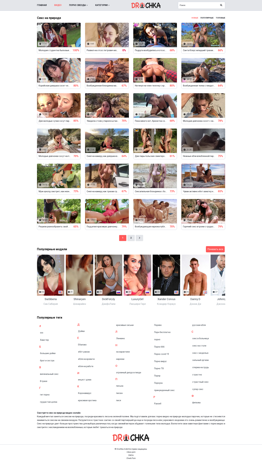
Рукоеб (157, 403)
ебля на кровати (86, 359)
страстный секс (200, 382)
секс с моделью (200, 353)
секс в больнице (200, 338)
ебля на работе (85, 366)
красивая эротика (87, 400)
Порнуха (158, 383)
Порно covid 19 (161, 354)
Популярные (206, 18)
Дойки (81, 331)
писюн (119, 393)
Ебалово (82, 344)
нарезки (120, 359)
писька (119, 386)
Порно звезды (77, 5)
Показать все (215, 249)
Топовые (220, 18)
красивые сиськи (125, 325)
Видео (58, 5)
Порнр (157, 375)
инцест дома (84, 379)
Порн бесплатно (162, 332)
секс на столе (199, 345)
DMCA (131, 455)
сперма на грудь (200, 367)
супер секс (197, 389)
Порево (158, 325)
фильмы (196, 402)
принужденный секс (164, 390)
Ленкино (120, 338)
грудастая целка (48, 402)
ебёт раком (84, 352)
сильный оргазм (200, 360)
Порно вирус (160, 361)
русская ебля (199, 325)
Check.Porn (131, 458)
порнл (157, 339)
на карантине (123, 352)
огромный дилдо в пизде (128, 372)
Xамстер (44, 340)
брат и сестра (47, 360)
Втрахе (43, 381)
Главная (42, 5)
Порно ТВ (159, 368)
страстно (197, 374)
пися (118, 400)
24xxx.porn (131, 452)
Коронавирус (84, 393)
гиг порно (45, 394)
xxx (41, 332)
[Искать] (221, 5)
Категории (101, 5)
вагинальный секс (49, 374)
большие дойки (47, 353)
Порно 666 (159, 347)
